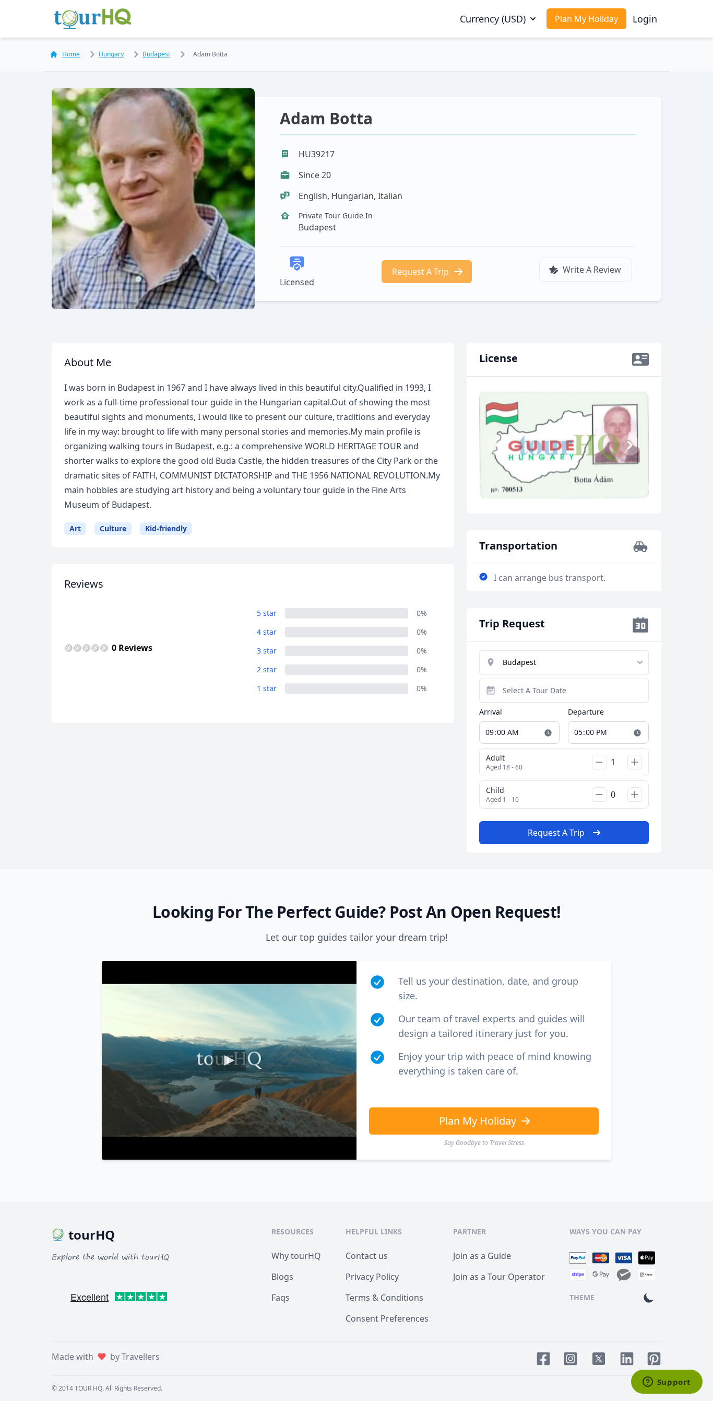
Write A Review (592, 269)
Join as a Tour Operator (499, 1276)
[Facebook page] (543, 1358)
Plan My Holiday (586, 19)
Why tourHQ (296, 1256)
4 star (267, 632)
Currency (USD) (493, 19)
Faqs (280, 1297)
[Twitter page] (598, 1358)
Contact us (367, 1256)
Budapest (156, 54)
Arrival (490, 712)
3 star (267, 651)
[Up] (634, 762)
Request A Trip (420, 271)
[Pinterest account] (654, 1358)
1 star (267, 688)
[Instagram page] (570, 1358)
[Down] (599, 762)
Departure (586, 712)
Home (71, 54)
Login (645, 19)
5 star (267, 613)
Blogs (282, 1276)
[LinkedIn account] (627, 1358)
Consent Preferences (387, 1318)
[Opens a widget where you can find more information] (667, 1383)
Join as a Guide (482, 1256)
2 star (267, 669)
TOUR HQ (88, 1388)
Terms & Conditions (384, 1297)
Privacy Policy (372, 1276)
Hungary (111, 54)
